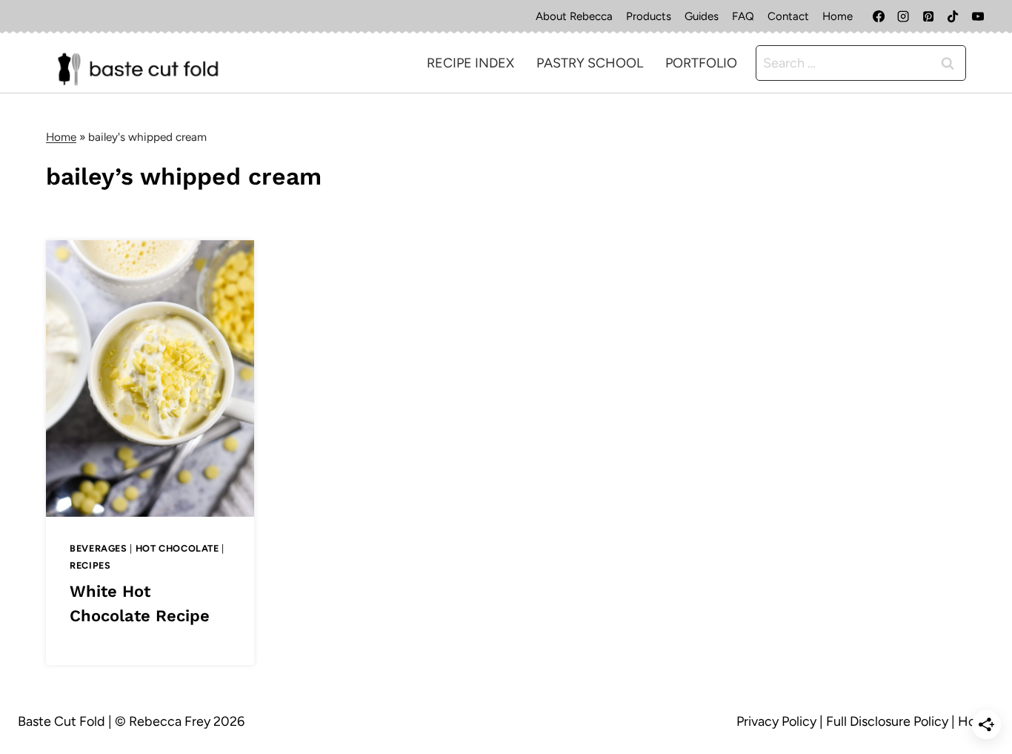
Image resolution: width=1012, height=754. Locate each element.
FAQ (743, 16)
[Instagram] (903, 16)
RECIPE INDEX (470, 63)
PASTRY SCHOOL (589, 63)
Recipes (90, 565)
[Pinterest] (928, 16)
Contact (788, 16)
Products (648, 16)
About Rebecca (574, 16)
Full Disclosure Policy (887, 721)
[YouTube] (978, 16)
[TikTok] (953, 16)
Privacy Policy (776, 721)
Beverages (98, 548)
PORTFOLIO (701, 63)
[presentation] (150, 378)
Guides (702, 16)
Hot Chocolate (177, 548)
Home (837, 16)
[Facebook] (879, 16)
